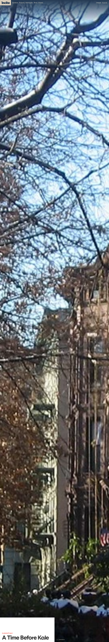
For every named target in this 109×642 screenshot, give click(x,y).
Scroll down (62, 639)
